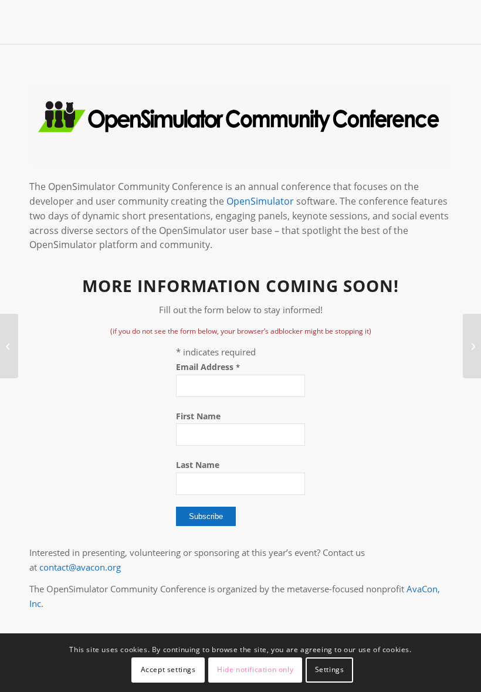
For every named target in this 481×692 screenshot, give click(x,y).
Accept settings (168, 669)
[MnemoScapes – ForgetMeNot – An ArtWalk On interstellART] (9, 346)
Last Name (197, 464)
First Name (198, 416)
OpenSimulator (260, 201)
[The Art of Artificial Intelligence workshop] (472, 346)
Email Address (208, 366)
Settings (329, 669)
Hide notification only (255, 669)
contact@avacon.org (80, 567)
